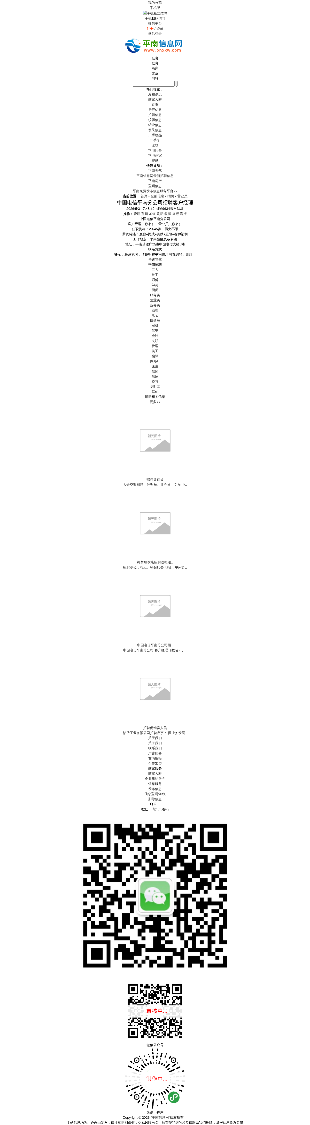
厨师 (155, 289)
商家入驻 (155, 773)
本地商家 (155, 155)
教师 (155, 371)
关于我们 (155, 742)
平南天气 (155, 170)
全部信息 (157, 195)
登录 (159, 28)
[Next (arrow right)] (301, 562)
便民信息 (155, 129)
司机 (155, 325)
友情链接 (155, 758)
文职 (155, 340)
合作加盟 (155, 763)
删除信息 (155, 798)
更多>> (155, 401)
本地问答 (155, 150)
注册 (150, 28)
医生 (155, 366)
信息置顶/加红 (155, 793)
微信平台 (155, 23)
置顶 (144, 213)
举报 (175, 213)
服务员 (155, 294)
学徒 (155, 284)
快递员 (155, 320)
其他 (155, 391)
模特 (155, 381)
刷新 (160, 213)
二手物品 (155, 134)
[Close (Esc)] (304, 5)
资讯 (155, 160)
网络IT (155, 360)
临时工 (155, 386)
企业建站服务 (155, 778)
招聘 (170, 195)
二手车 (155, 139)
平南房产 (155, 180)
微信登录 (155, 33)
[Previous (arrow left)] (8, 562)
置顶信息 (155, 185)
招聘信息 (155, 114)
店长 (155, 315)
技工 (155, 274)
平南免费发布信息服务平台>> (155, 190)
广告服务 (155, 753)
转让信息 (155, 124)
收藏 (167, 213)
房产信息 (155, 109)
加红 (152, 213)
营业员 (182, 195)
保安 (155, 330)
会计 (155, 335)
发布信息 (155, 788)
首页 (155, 104)
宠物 (155, 145)
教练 (155, 376)
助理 (155, 310)
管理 (136, 213)
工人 (155, 269)
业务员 (155, 305)
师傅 (155, 279)
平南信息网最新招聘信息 (155, 175)
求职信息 (155, 119)
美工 (155, 350)
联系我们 (155, 747)
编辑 (155, 355)
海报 (183, 213)
